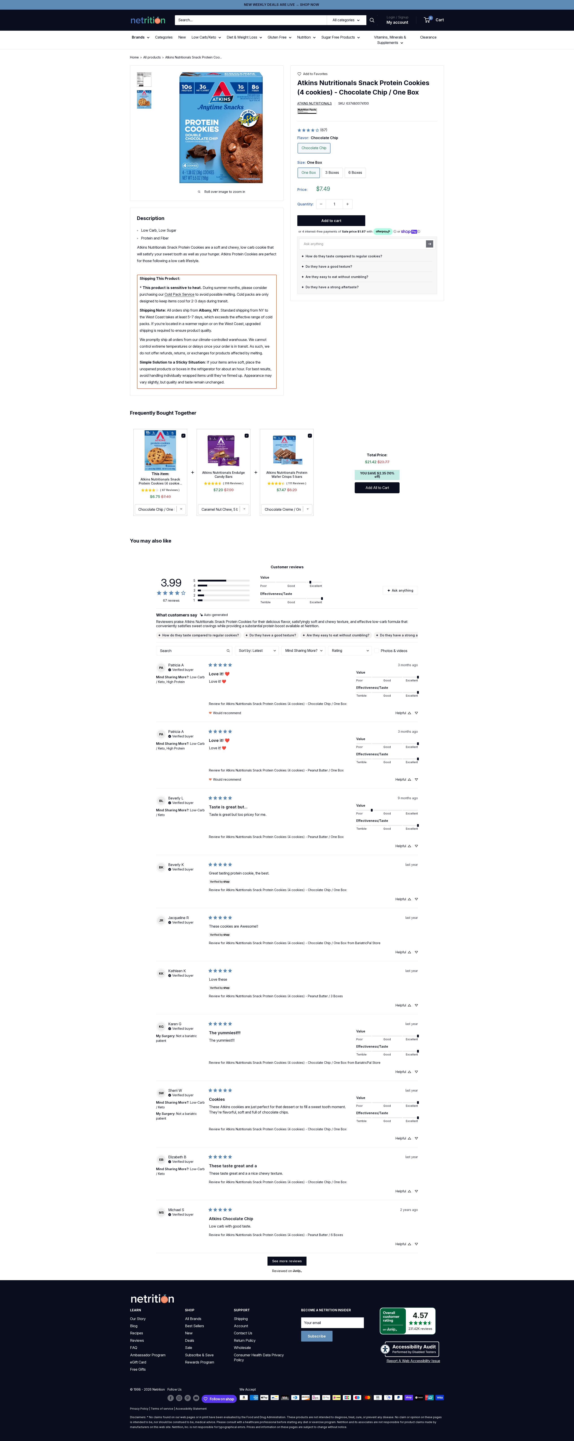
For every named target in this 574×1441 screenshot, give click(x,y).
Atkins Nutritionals (314, 103)
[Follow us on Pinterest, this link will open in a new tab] (188, 1398)
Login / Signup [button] (398, 17)
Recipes (136, 1333)
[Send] (429, 244)
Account (241, 1326)
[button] (434, 20)
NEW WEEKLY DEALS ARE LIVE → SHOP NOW (281, 4)
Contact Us (243, 1333)
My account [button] (397, 22)
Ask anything (402, 590)
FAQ (133, 1347)
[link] (312, 130)
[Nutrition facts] (307, 111)
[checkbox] (396, 650)
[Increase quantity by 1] (347, 204)
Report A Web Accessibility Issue (413, 1361)
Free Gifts (138, 1369)
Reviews (137, 1340)
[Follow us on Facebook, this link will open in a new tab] (170, 1398)
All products (152, 57)
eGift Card (138, 1362)
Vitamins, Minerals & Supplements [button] (390, 40)
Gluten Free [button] (277, 37)
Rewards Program (199, 1362)
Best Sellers (194, 1326)
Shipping (241, 1318)
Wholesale (242, 1347)
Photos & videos (394, 650)
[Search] (372, 20)
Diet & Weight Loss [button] (242, 37)
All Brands (193, 1318)
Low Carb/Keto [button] (203, 37)
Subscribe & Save (199, 1355)
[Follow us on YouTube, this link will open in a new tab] (196, 1398)
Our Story (138, 1318)
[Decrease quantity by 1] (321, 204)
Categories (164, 37)
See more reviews (287, 1261)
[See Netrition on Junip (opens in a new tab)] (297, 1271)
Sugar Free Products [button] (338, 37)
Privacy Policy (139, 1408)
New (182, 37)
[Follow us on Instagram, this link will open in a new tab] (179, 1398)
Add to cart (331, 220)
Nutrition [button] (304, 37)
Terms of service (162, 1408)
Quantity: (305, 204)
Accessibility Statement (191, 1408)
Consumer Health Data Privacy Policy (259, 1357)
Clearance (428, 37)
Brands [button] (138, 37)
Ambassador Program (147, 1355)
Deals (189, 1340)
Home (134, 57)
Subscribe (317, 1336)
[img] (144, 79)
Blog (133, 1326)
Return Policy (245, 1340)
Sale (188, 1347)
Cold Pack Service (179, 294)
